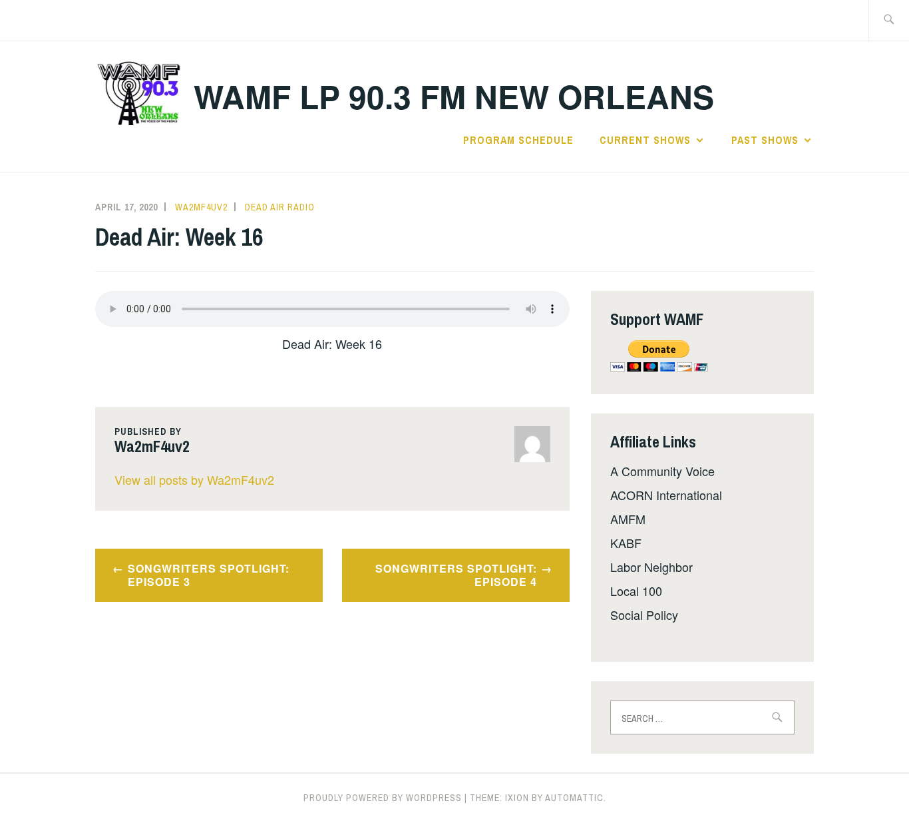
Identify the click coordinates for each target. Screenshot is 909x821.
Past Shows (765, 140)
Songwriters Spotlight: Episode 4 (456, 575)
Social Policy (644, 614)
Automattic (574, 798)
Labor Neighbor (651, 566)
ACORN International (666, 494)
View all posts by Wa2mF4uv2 (194, 479)
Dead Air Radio (280, 207)
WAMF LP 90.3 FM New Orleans (454, 96)
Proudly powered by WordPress (382, 798)
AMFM (627, 518)
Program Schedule (518, 140)
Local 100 (636, 590)
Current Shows (645, 140)
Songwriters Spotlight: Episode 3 (208, 575)
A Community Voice (662, 470)
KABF (625, 542)
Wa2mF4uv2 (201, 207)
